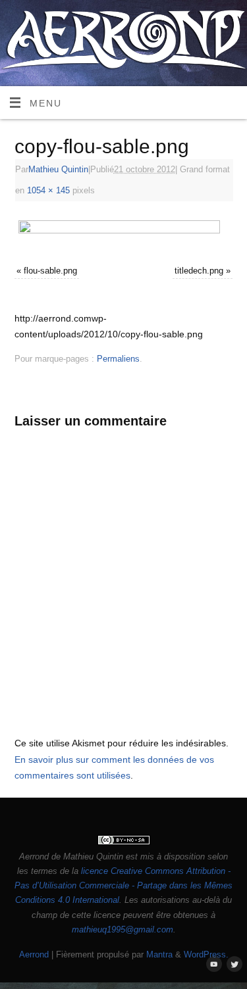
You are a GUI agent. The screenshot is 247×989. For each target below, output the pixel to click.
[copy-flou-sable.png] (123, 234)
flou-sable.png (50, 271)
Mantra (159, 954)
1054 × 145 (48, 190)
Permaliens (118, 359)
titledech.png (199, 271)
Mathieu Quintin (58, 169)
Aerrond (34, 954)
